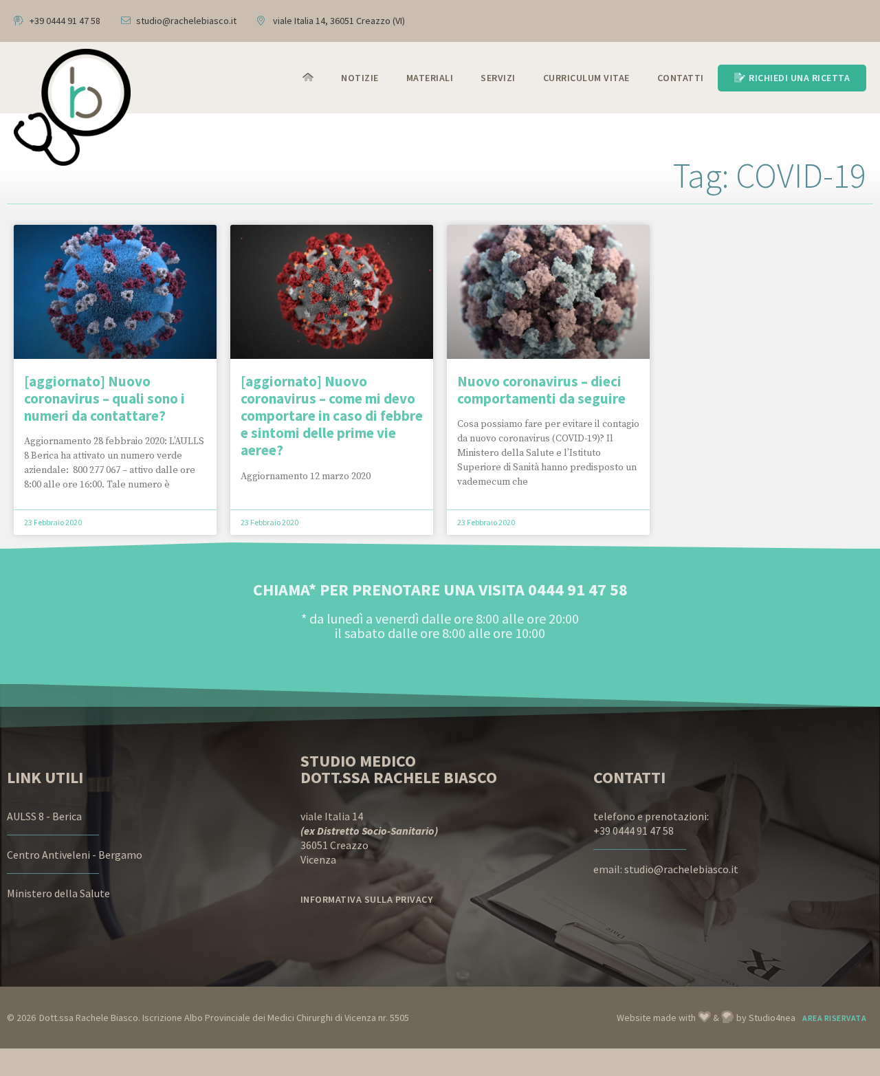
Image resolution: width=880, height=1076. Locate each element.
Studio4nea (772, 1017)
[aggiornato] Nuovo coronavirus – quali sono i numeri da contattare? (104, 398)
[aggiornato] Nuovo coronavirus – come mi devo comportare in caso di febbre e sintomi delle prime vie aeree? (332, 416)
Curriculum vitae (586, 78)
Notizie (360, 78)
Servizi (498, 78)
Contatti (680, 78)
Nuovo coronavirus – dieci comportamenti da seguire (541, 390)
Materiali (430, 78)
